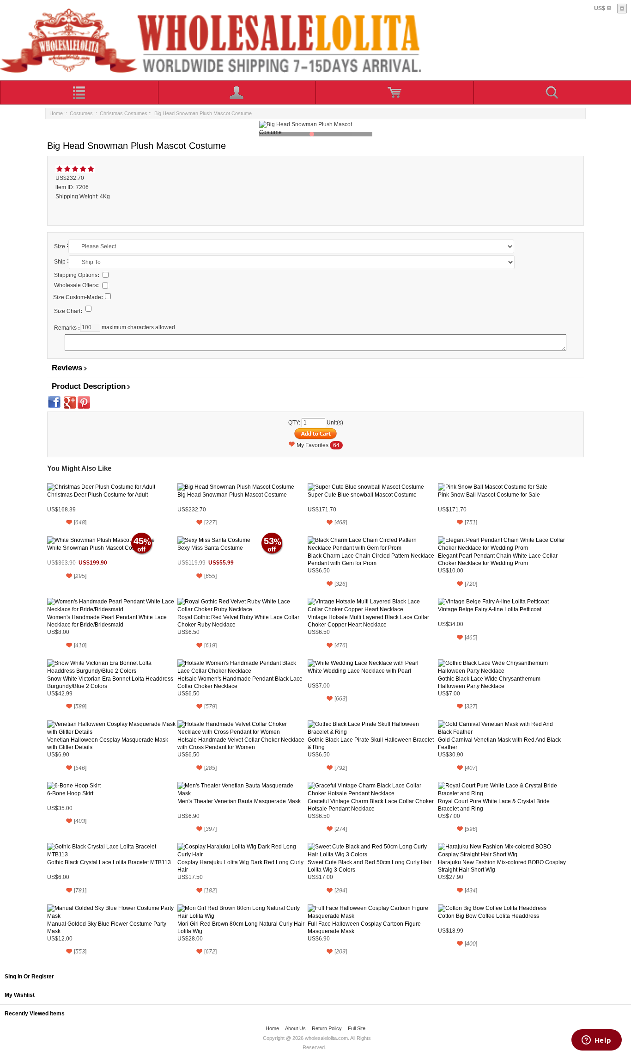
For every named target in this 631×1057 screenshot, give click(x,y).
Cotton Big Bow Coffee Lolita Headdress (488, 916)
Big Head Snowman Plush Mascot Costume (232, 495)
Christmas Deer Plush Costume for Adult (97, 495)
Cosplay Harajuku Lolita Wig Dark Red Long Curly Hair (240, 866)
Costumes (81, 113)
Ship (60, 261)
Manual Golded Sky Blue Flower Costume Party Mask (106, 927)
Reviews (67, 367)
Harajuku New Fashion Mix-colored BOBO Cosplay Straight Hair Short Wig (502, 866)
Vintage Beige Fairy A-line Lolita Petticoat (489, 609)
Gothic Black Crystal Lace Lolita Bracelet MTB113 (109, 862)
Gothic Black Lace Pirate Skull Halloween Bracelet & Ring (371, 743)
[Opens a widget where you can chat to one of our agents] (596, 1040)
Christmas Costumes (123, 113)
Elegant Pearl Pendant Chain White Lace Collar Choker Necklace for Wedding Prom (498, 559)
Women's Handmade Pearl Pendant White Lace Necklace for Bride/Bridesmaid (107, 621)
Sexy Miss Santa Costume (210, 548)
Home (56, 113)
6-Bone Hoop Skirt (70, 793)
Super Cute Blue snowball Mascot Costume (362, 495)
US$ (599, 8)
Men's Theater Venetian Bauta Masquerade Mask (239, 801)
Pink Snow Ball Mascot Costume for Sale (489, 495)
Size (59, 246)
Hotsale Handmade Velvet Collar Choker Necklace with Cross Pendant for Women (240, 743)
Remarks (65, 328)
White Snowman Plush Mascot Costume (97, 548)
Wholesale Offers (76, 285)
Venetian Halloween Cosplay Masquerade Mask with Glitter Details (107, 743)
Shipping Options (76, 275)
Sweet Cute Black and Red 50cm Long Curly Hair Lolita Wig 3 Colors (369, 866)
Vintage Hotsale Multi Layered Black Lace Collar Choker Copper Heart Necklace (368, 621)
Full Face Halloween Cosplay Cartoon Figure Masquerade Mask (364, 927)
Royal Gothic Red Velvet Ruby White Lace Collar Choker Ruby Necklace (238, 621)
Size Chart (68, 311)
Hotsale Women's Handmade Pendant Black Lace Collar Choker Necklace (240, 682)
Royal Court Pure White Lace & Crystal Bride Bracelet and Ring (494, 805)
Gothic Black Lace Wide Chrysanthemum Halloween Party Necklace (489, 682)
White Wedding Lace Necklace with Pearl (359, 671)
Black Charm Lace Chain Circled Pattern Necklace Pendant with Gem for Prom (371, 559)
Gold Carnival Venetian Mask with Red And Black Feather (499, 743)
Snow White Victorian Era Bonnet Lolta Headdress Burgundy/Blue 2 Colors (110, 682)
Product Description (89, 386)
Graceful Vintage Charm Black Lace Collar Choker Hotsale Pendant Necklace (371, 805)
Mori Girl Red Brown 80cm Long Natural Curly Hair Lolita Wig (240, 927)
